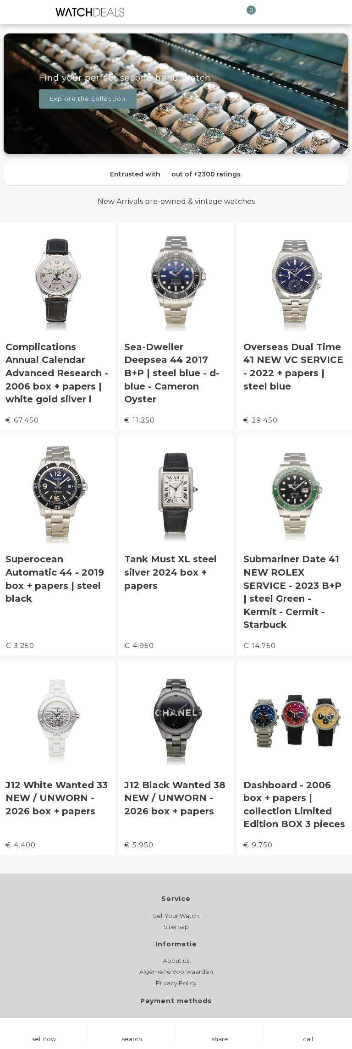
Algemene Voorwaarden (176, 971)
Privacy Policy (176, 983)
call (308, 1039)
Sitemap (176, 926)
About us (176, 960)
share (220, 1039)
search (132, 1039)
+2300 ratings (217, 174)
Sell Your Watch (176, 915)
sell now (44, 1039)
